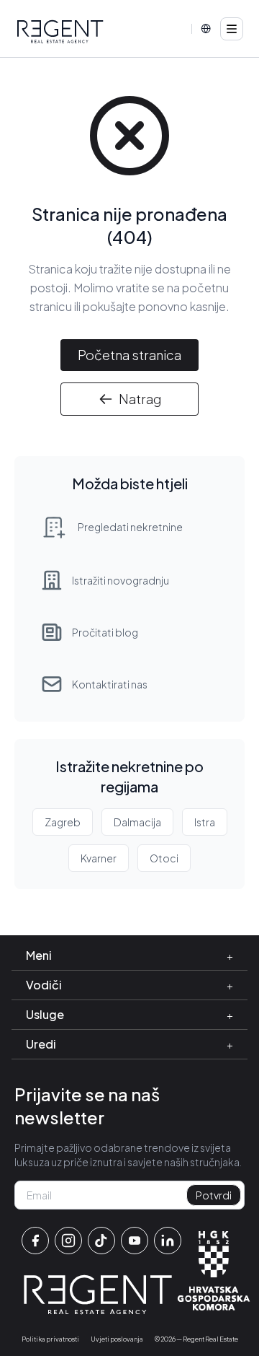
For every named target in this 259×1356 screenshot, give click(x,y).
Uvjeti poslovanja (117, 1339)
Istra (204, 821)
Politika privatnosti (50, 1339)
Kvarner (99, 858)
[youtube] (134, 1240)
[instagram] (68, 1240)
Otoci (164, 858)
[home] (60, 32)
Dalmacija (137, 821)
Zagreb (63, 821)
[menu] (231, 28)
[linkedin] (167, 1240)
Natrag (140, 398)
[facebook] (35, 1240)
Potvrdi (214, 1195)
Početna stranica (129, 354)
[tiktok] (101, 1240)
